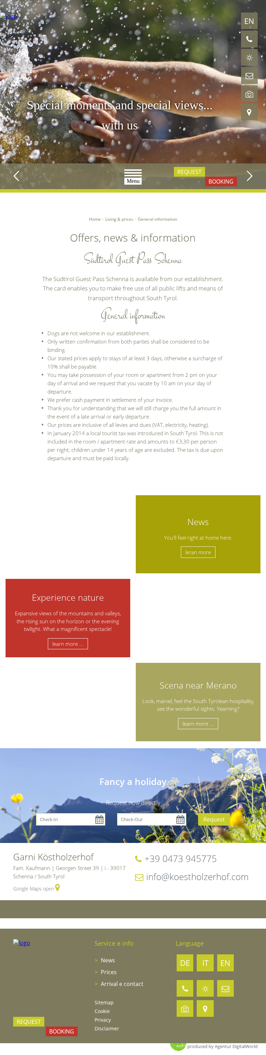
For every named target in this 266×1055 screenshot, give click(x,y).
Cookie (102, 1011)
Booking (221, 181)
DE (185, 962)
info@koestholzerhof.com (197, 876)
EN (249, 21)
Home (95, 219)
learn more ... (67, 643)
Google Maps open (33, 888)
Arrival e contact (121, 984)
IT (205, 962)
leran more (198, 552)
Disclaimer (107, 1028)
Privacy (103, 1019)
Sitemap (104, 1002)
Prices (108, 972)
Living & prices (119, 219)
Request (189, 172)
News (107, 960)
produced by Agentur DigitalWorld (222, 1046)
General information (157, 219)
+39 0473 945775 (180, 858)
